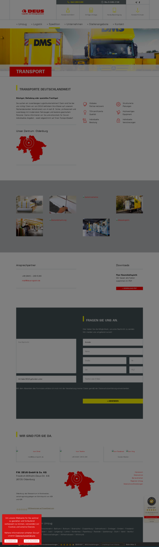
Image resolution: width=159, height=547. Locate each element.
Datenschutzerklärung (25, 536)
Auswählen (11, 541)
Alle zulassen (31, 541)
